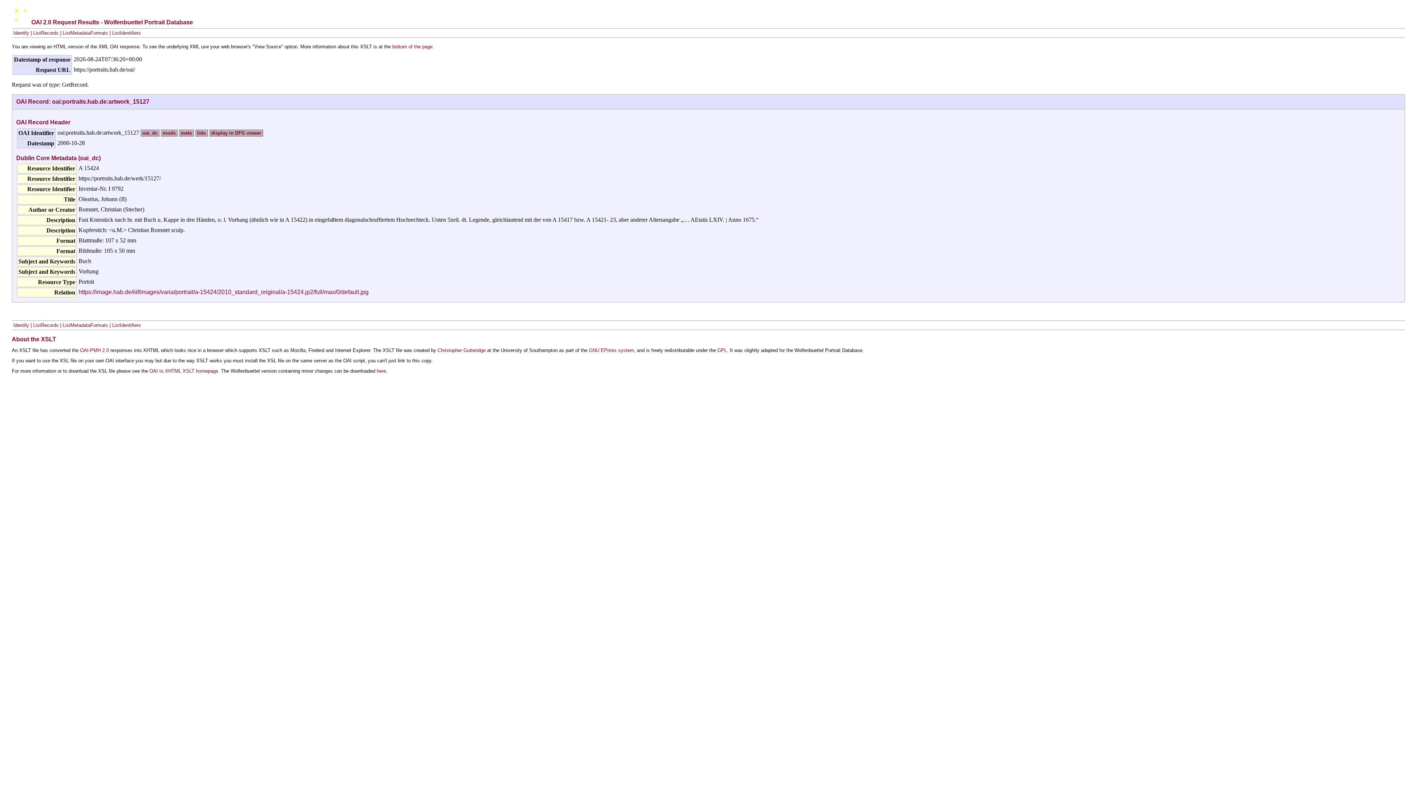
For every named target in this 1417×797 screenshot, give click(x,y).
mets (186, 133)
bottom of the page (412, 46)
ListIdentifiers (126, 33)
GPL (722, 350)
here (381, 371)
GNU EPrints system (611, 350)
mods (169, 133)
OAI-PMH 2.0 (94, 350)
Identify (21, 33)
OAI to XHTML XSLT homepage (183, 371)
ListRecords (46, 33)
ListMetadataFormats (85, 33)
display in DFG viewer (236, 133)
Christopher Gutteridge (462, 350)
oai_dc (150, 133)
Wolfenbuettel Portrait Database (148, 22)
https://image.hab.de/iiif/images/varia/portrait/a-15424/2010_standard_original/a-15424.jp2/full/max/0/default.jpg (224, 292)
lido (201, 133)
